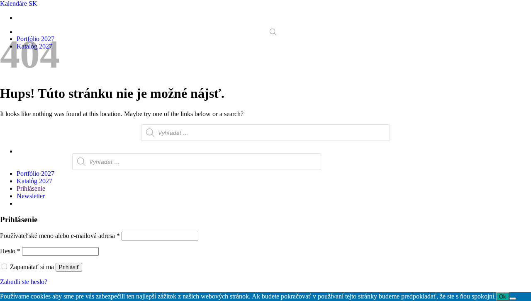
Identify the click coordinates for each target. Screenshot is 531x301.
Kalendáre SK (18, 3)
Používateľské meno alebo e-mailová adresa (60, 235)
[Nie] (512, 298)
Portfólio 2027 (35, 173)
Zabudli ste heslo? (23, 281)
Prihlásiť (69, 267)
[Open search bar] (273, 32)
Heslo (10, 251)
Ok (502, 297)
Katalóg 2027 (34, 180)
